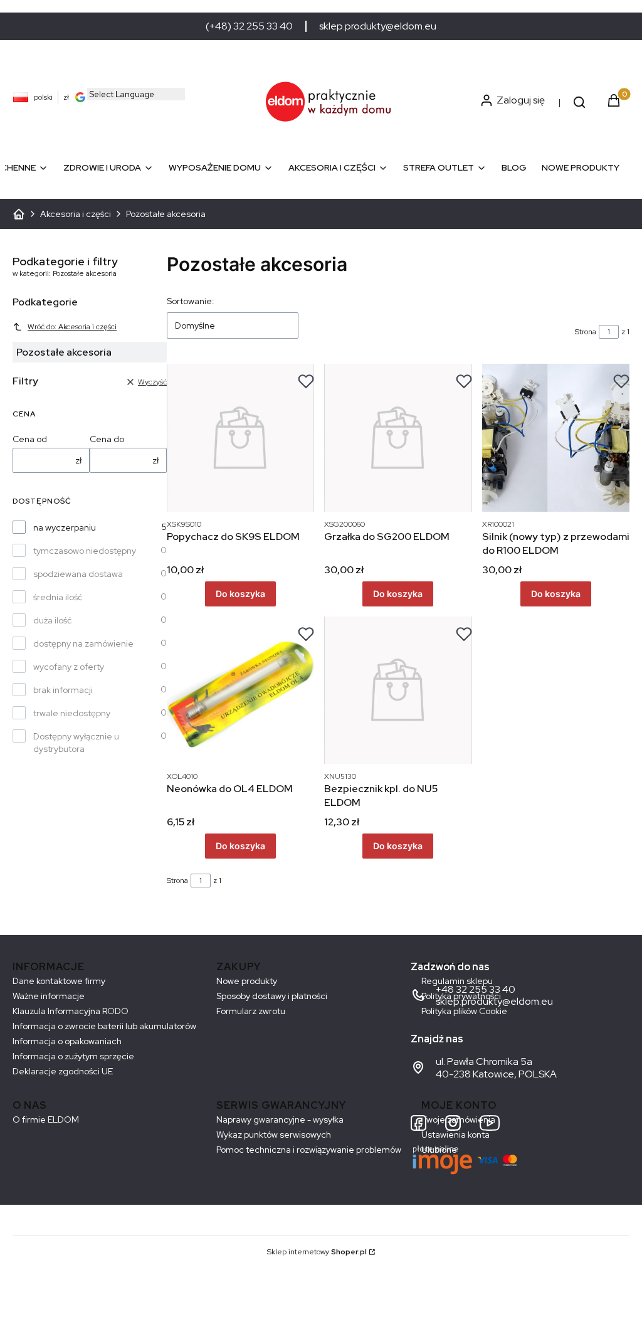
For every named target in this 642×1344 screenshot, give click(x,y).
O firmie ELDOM (46, 1119)
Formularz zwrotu (250, 1011)
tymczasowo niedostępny (84, 550)
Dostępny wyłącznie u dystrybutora (76, 742)
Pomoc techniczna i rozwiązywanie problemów (308, 1149)
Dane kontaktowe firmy (59, 981)
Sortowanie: (190, 301)
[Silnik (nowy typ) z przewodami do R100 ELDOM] (555, 437)
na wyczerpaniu (64, 527)
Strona (585, 332)
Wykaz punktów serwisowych (273, 1134)
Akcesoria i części (75, 214)
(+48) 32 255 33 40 (249, 26)
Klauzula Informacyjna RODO (71, 1011)
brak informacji (63, 690)
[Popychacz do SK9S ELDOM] (240, 437)
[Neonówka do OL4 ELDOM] (240, 690)
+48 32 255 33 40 (475, 989)
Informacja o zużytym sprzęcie (73, 1056)
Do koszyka (240, 593)
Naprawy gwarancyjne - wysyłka (280, 1119)
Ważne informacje (49, 996)
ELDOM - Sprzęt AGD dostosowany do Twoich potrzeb (19, 214)
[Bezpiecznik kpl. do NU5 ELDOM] (397, 690)
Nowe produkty (246, 981)
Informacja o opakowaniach (67, 1041)
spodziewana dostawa (78, 573)
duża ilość (52, 620)
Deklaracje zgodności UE (63, 1071)
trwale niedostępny (71, 713)
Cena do (107, 439)
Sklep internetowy (317, 1252)
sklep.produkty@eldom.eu (377, 26)
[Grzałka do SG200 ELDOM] (397, 437)
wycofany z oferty (68, 666)
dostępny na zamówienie (83, 643)
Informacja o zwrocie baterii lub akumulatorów (104, 1026)
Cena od (30, 439)
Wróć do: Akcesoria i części (72, 327)
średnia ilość (57, 597)
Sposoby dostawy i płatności (271, 996)
